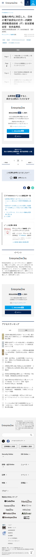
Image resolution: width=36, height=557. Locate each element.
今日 (10, 330)
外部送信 (10, 543)
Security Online (7, 454)
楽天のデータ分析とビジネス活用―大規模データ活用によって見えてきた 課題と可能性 (18, 207)
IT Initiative (22, 235)
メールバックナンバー (19, 126)
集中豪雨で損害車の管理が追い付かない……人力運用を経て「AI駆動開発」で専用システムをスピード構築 (19, 389)
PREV (6, 162)
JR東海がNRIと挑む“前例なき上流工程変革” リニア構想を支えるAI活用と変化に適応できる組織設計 (19, 368)
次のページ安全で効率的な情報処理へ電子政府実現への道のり (18, 151)
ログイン (19, 136)
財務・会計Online (8, 464)
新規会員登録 (18, 131)
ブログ (4, 491)
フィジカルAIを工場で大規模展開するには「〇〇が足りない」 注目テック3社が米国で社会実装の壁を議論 (19, 405)
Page (7, 57)
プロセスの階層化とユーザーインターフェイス (23, 64)
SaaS (8, 40)
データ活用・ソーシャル (14, 42)
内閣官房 (5, 42)
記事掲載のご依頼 (9, 446)
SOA (4, 40)
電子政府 (29, 40)
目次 (18, 50)
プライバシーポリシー (13, 541)
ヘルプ (9, 525)
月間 (26, 330)
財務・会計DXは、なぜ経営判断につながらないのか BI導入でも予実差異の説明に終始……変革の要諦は (19, 360)
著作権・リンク (12, 527)
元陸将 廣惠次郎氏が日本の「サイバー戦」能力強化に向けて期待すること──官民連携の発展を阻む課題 (19, 336)
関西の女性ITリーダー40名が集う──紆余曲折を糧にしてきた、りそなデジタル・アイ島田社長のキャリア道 (19, 344)
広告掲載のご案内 (26, 446)
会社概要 (10, 535)
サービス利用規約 (12, 538)
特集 (3, 483)
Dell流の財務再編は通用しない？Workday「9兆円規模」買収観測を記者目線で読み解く (19, 375)
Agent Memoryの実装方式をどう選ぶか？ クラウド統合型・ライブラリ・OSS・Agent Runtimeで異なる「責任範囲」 (19, 381)
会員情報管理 (11, 530)
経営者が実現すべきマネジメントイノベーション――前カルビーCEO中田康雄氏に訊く (18, 201)
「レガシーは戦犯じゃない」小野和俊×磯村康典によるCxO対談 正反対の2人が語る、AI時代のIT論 (19, 352)
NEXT (29, 162)
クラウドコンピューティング (18, 40)
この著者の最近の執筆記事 (20, 242)
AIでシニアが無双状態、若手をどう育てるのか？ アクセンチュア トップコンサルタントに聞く (19, 397)
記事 (3, 475)
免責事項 (10, 533)
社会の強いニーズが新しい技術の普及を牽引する (23, 56)
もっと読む (7, 216)
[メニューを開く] (3, 3)
